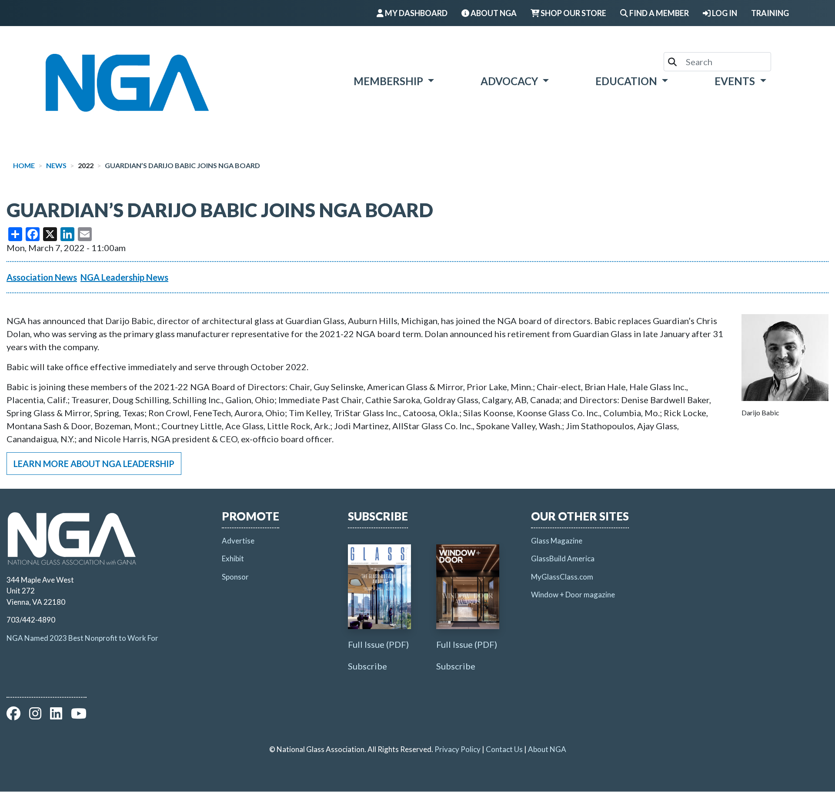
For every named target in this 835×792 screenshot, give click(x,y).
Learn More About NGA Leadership (93, 463)
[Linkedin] (56, 715)
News (56, 165)
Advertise (238, 540)
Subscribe (367, 666)
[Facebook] (13, 715)
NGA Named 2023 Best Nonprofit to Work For (82, 638)
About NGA (547, 749)
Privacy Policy (457, 749)
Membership (389, 81)
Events (736, 81)
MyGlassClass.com (562, 576)
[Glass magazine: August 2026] (379, 586)
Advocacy (510, 81)
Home (24, 165)
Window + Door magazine (573, 594)
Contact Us (504, 749)
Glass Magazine (556, 540)
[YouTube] (79, 715)
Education (627, 81)
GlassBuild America (563, 558)
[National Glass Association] (127, 82)
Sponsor (235, 576)
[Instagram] (35, 715)
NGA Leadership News (124, 277)
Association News (42, 277)
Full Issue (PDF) (378, 644)
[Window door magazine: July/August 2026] (467, 586)
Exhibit (233, 558)
